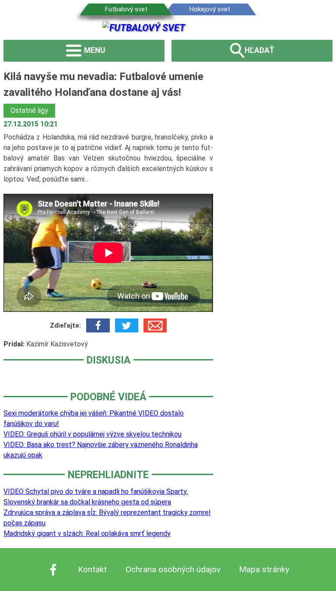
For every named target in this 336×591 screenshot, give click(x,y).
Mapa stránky (264, 569)
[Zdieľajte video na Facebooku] (97, 325)
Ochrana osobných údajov (173, 569)
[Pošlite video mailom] (155, 325)
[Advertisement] (279, 200)
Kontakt (92, 569)
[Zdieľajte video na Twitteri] (126, 325)
